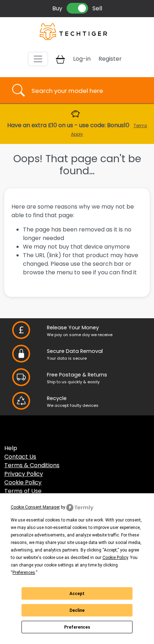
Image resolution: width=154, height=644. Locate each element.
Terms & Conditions (31, 465)
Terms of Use (23, 491)
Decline (77, 610)
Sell (97, 8)
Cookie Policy (23, 482)
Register (110, 59)
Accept (77, 593)
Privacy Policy (23, 474)
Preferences (77, 627)
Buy (57, 8)
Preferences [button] (24, 572)
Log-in (82, 59)
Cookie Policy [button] (115, 557)
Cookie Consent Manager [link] (35, 507)
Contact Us (20, 457)
